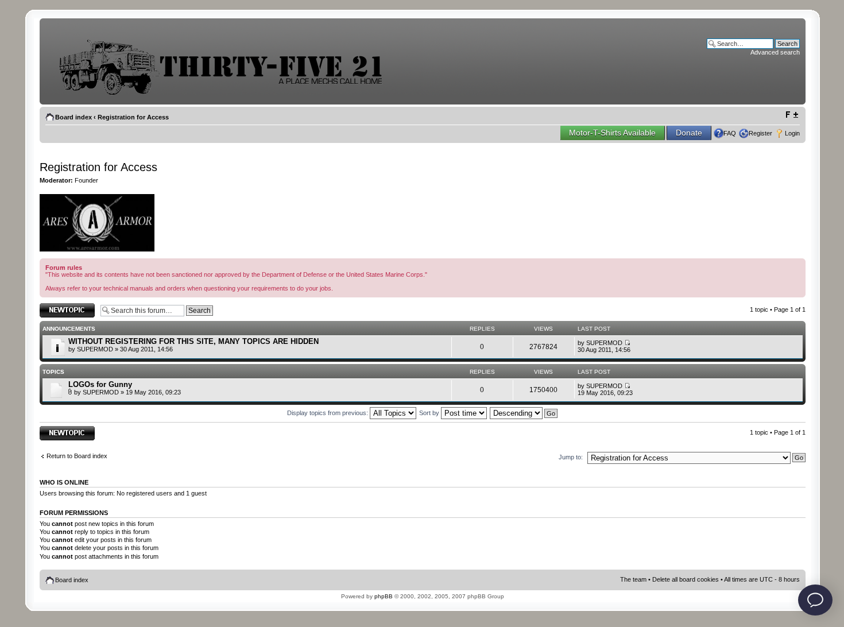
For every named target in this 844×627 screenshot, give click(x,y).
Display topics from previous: (328, 412)
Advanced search (775, 52)
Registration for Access (133, 117)
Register (760, 133)
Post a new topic (63, 306)
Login (792, 133)
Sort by (430, 412)
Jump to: (571, 457)
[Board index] (229, 94)
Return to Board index (77, 455)
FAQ (729, 133)
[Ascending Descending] (524, 412)
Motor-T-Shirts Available (612, 132)
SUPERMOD (95, 349)
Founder (86, 180)
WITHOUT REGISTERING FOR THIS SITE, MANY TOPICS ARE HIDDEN (193, 341)
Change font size (791, 115)
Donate (689, 132)
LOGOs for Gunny (100, 384)
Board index (73, 117)
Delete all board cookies (685, 579)
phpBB (383, 596)
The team (633, 579)
